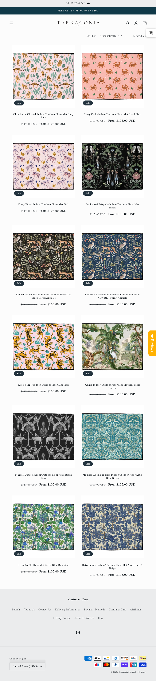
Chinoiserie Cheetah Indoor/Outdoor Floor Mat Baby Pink (43, 116)
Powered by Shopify (137, 672)
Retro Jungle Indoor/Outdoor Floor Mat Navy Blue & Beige (112, 567)
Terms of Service (84, 618)
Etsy (100, 618)
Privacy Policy (61, 618)
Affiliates (135, 609)
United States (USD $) (25, 666)
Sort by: (91, 36)
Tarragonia (123, 672)
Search (16, 609)
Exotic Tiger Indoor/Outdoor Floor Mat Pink (43, 384)
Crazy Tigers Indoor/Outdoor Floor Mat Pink (43, 204)
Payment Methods (94, 609)
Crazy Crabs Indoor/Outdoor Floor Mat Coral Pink (112, 114)
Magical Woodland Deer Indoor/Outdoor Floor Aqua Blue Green (112, 476)
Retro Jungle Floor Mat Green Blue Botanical (43, 565)
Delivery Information (67, 609)
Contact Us (44, 609)
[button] (11, 23)
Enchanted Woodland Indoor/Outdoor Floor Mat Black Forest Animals (43, 296)
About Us (29, 609)
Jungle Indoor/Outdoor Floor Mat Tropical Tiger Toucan (112, 386)
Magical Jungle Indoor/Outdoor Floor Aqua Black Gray (43, 476)
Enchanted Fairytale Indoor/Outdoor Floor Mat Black (112, 206)
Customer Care (117, 609)
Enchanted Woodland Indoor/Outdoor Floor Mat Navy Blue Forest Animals (112, 296)
